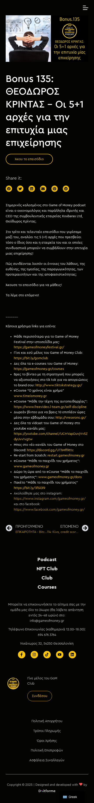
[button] (29, 159)
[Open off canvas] (85, 7)
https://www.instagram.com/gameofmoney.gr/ (50, 498)
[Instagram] (34, 654)
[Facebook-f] (21, 654)
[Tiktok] (47, 654)
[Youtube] (59, 654)
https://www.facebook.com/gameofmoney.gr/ (49, 509)
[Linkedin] (72, 654)
